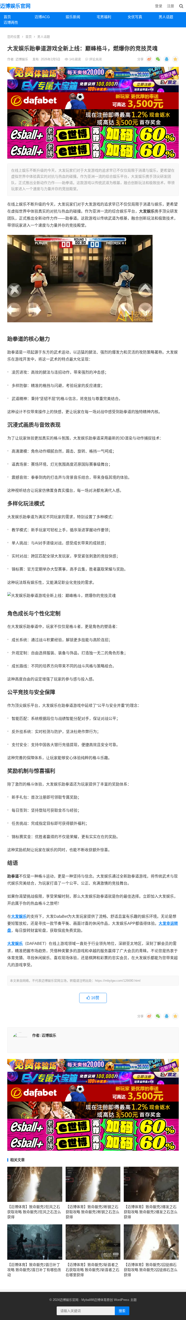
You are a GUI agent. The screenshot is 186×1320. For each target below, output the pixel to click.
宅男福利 (104, 17)
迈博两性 (11, 22)
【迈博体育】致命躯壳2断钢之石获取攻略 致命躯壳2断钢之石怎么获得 (92, 1212)
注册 (170, 6)
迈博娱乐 (22, 59)
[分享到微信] (158, 59)
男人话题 (166, 17)
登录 (158, 6)
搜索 (122, 1311)
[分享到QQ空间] (175, 59)
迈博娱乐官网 (15, 6)
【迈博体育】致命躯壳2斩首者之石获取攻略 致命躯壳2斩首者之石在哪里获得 (92, 1270)
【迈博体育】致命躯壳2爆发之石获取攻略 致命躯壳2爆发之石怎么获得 (151, 1212)
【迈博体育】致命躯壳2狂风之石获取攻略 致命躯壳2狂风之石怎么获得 (34, 1212)
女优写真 (135, 17)
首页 (7, 17)
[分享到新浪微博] (149, 59)
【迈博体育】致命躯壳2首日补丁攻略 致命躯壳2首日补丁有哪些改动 (34, 1270)
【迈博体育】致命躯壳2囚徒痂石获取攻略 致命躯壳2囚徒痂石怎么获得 (151, 1270)
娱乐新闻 (73, 17)
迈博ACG (42, 17)
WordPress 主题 (125, 1300)
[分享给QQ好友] (166, 59)
